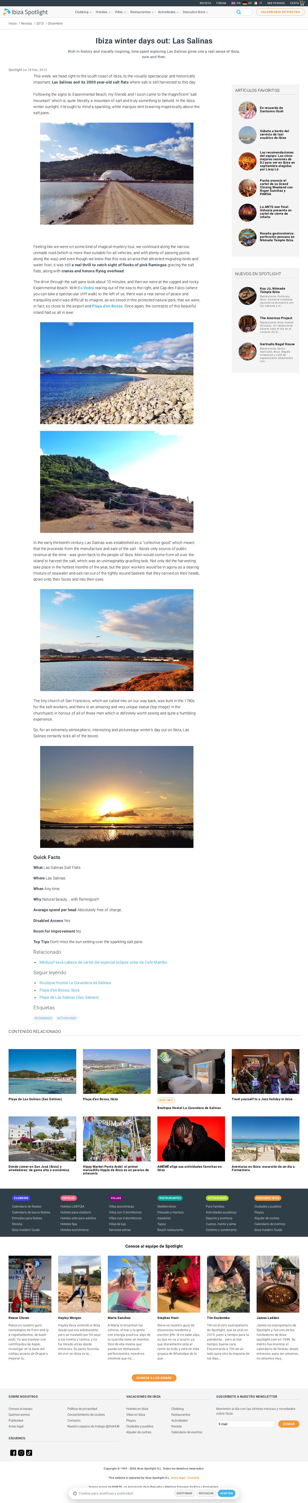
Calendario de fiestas (26, 1206)
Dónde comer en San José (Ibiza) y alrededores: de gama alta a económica (39, 1168)
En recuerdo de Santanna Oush (272, 109)
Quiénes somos (19, 1414)
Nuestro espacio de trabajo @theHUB (93, 1426)
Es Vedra (86, 288)
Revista (205, 3)
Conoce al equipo (20, 1409)
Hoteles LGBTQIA (72, 1206)
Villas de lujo (117, 1224)
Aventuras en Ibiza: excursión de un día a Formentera (263, 1168)
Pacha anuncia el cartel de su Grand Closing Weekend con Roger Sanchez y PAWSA (276, 187)
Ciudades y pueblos (267, 1206)
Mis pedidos (276, 3)
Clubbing (177, 1409)
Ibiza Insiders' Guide (26, 1230)
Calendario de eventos (269, 1224)
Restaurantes (180, 1414)
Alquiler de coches (266, 1218)
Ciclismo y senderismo (221, 1230)
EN (239, 3)
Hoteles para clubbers (75, 1212)
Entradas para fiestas (27, 1218)
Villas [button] (119, 12)
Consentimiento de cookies (86, 1414)
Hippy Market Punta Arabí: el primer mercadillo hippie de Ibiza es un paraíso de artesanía (116, 1170)
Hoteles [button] (101, 12)
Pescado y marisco (170, 1212)
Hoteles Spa (68, 1224)
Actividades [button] (167, 12)
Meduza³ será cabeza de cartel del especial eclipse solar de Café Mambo (103, 962)
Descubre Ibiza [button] (194, 12)
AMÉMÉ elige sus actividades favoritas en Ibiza (189, 1168)
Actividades (66, 1018)
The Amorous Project (276, 318)
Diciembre (55, 23)
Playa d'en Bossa (107, 306)
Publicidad (16, 1420)
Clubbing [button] (81, 12)
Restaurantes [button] (140, 12)
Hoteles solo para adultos (78, 1218)
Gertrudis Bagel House (277, 344)
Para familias (215, 1206)
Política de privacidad (82, 1409)
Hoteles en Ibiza (137, 1409)
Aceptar (226, 1493)
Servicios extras (120, 1230)
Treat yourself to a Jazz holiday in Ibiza (262, 1099)
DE (250, 3)
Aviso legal (16, 1426)
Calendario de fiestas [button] (280, 12)
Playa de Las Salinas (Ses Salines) (69, 997)
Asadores (164, 1218)
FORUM (221, 3)
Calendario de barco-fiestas (31, 1212)
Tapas (161, 1224)
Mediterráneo (166, 1206)
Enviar (289, 1424)
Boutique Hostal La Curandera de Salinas (75, 982)
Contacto (73, 1420)
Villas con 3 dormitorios (125, 1212)
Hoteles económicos (74, 1230)
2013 (40, 23)
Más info (166, 1100)
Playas (259, 1212)
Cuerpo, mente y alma (221, 1224)
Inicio (13, 23)
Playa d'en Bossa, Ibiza (59, 990)
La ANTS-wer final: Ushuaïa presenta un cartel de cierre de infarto (276, 212)
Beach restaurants (170, 1230)
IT (261, 3)
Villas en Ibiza (135, 1414)
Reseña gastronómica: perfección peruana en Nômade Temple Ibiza (277, 237)
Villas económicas (121, 1206)
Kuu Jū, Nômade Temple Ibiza (272, 290)
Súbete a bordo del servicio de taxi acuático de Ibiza (274, 134)
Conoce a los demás (154, 1378)
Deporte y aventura (219, 1218)
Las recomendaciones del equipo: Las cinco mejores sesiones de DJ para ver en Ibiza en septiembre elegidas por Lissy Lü (277, 161)
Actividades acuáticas (221, 1212)
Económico (43, 1018)
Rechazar (206, 1493)
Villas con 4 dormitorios (125, 1218)
